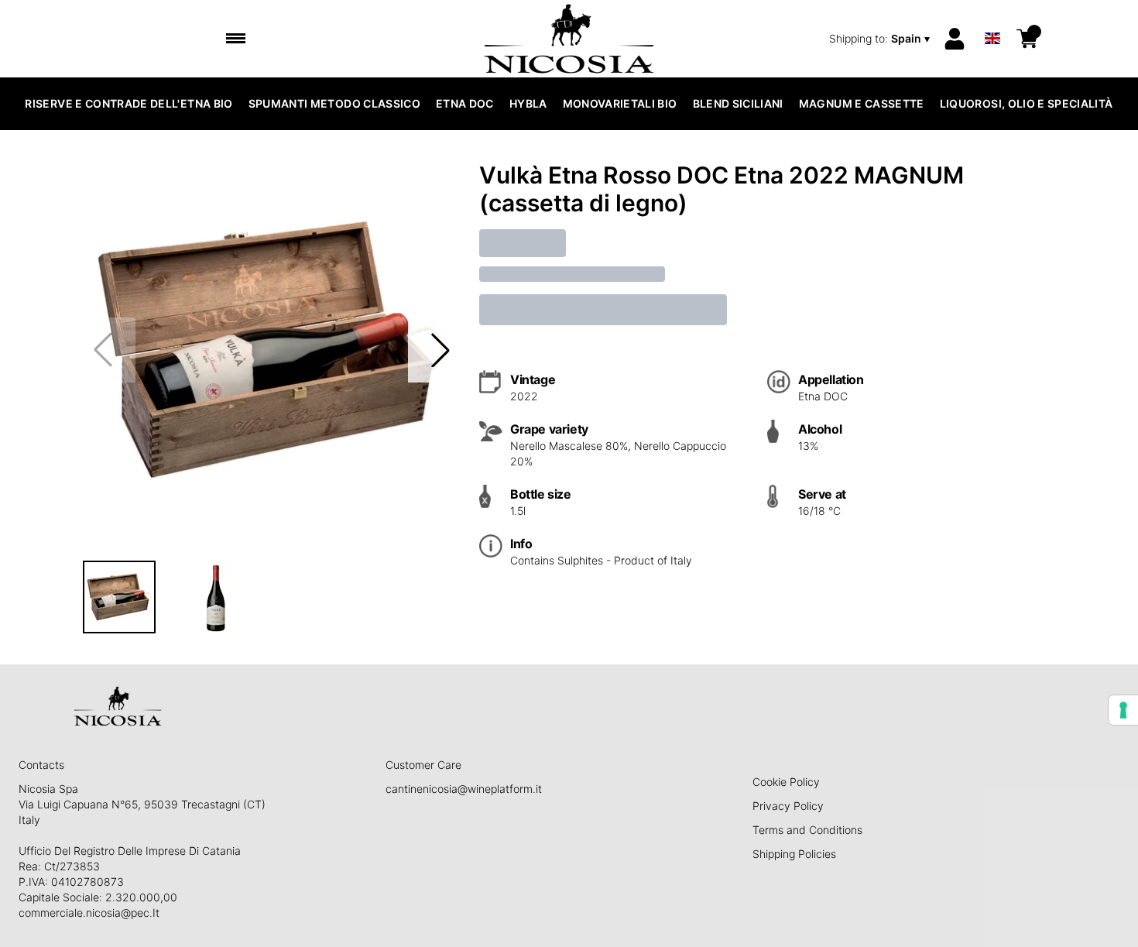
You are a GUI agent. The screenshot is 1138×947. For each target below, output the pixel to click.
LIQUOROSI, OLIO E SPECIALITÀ (1026, 103)
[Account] (954, 39)
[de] (992, 18)
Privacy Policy (788, 805)
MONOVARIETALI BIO (620, 103)
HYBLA (528, 103)
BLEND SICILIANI (738, 103)
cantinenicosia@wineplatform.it (464, 788)
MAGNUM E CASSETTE (861, 103)
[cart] (1027, 39)
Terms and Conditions (807, 829)
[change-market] (881, 38)
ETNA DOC (465, 103)
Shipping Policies (794, 853)
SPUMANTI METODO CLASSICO (334, 103)
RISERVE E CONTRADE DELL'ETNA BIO (128, 103)
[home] (569, 38)
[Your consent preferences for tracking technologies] (1123, 710)
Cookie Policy (786, 781)
